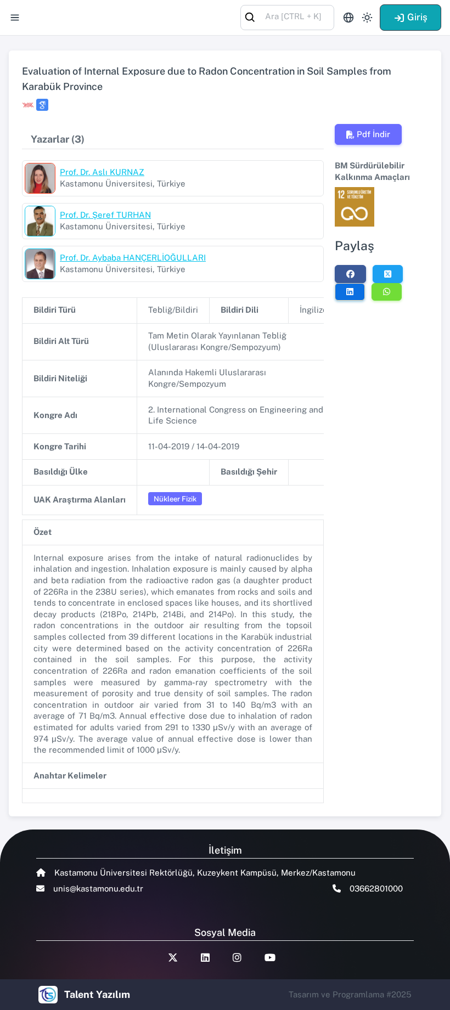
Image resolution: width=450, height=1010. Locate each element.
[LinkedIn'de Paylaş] (350, 292)
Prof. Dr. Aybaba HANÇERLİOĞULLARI (133, 257)
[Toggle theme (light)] (367, 18)
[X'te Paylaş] (388, 274)
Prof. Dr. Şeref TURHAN (105, 214)
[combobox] (287, 16)
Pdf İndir (373, 134)
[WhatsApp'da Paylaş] (387, 292)
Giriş (417, 17)
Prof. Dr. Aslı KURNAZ (102, 172)
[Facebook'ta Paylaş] (350, 274)
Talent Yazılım (97, 994)
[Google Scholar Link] (42, 105)
